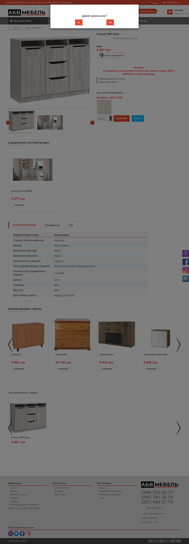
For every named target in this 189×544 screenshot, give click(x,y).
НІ (79, 22)
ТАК (110, 22)
